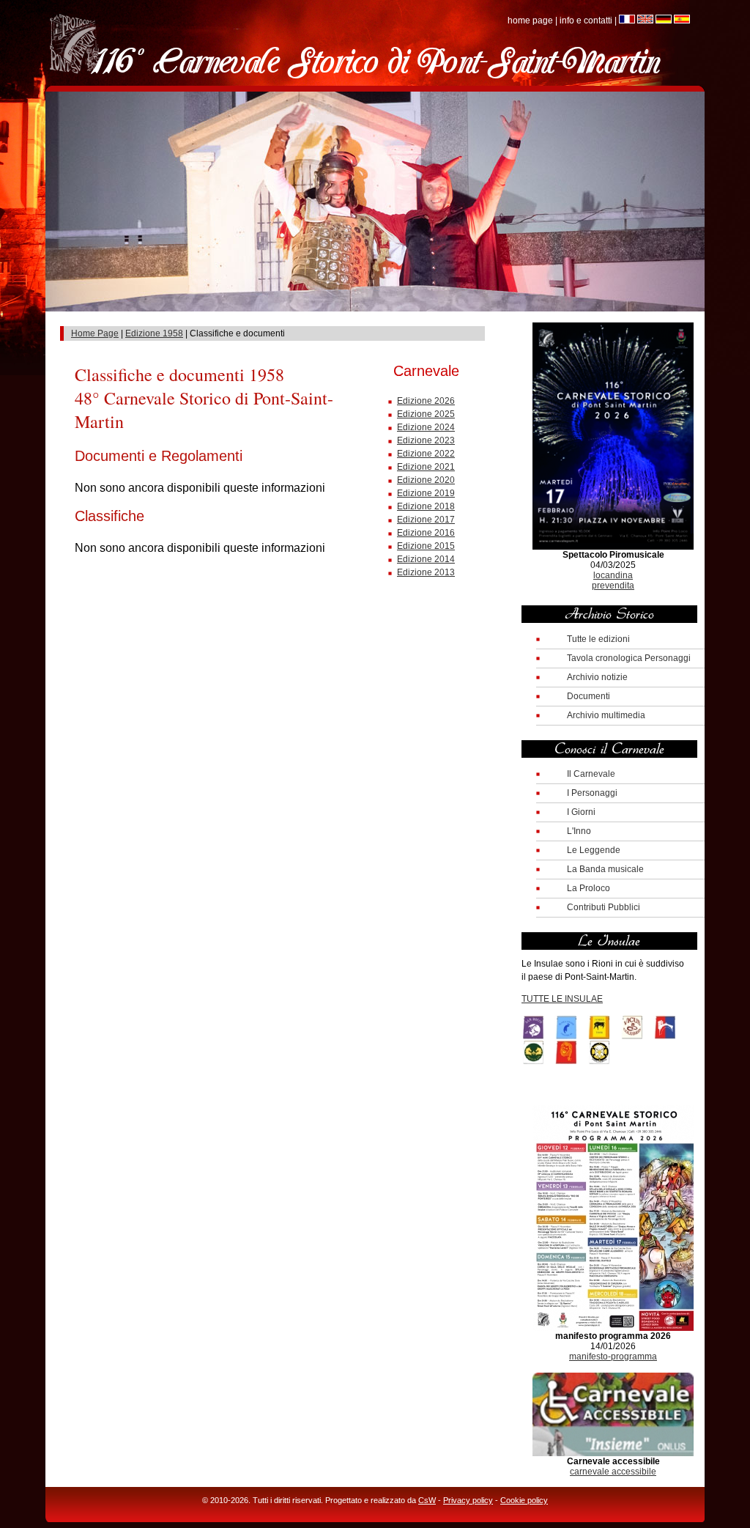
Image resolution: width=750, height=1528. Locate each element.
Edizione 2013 (426, 572)
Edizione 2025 (426, 414)
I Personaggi (592, 793)
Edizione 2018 (426, 506)
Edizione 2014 (426, 559)
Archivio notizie (597, 677)
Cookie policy (524, 1500)
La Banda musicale (605, 869)
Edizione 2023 (426, 440)
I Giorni (581, 812)
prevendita (613, 585)
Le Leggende (593, 850)
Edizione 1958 (154, 333)
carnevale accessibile (613, 1471)
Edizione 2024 (426, 427)
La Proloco (588, 888)
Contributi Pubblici (603, 907)
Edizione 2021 (426, 467)
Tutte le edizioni (598, 639)
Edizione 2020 (426, 480)
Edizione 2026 (426, 401)
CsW (427, 1500)
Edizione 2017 (426, 519)
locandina (613, 575)
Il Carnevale (591, 774)
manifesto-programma (613, 1356)
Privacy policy (468, 1500)
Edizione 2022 (426, 454)
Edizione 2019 (426, 493)
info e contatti (586, 20)
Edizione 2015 (426, 546)
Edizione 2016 (426, 533)
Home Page (95, 333)
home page (530, 20)
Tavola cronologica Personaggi (629, 658)
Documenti (588, 696)
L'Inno (579, 831)
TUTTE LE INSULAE (562, 999)
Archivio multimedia (606, 715)
